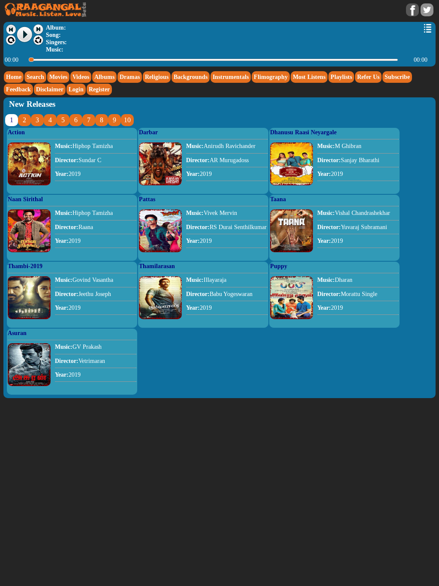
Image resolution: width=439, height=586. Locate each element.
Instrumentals (231, 76)
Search (35, 76)
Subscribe (397, 76)
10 (127, 120)
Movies (58, 76)
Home (13, 76)
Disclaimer (49, 89)
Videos (80, 76)
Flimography (271, 76)
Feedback (18, 89)
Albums (104, 76)
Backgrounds (190, 76)
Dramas (130, 76)
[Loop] (11, 40)
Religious (156, 76)
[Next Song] (38, 29)
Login (76, 89)
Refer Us (368, 76)
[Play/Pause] (24, 34)
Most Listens (309, 76)
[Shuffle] (38, 40)
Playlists (341, 76)
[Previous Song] (11, 29)
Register (99, 89)
